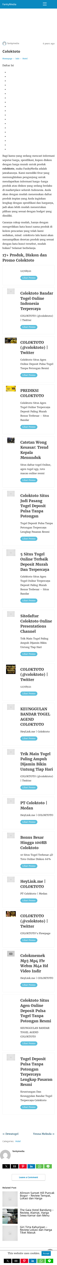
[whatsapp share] (40, 1167)
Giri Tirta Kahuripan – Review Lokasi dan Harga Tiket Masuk (36, 1229)
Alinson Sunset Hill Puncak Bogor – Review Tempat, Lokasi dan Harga (37, 1195)
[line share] (48, 1167)
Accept (46, 1253)
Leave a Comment (28, 1177)
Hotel (25, 58)
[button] (6, 1166)
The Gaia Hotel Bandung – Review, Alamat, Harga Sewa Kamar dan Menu (37, 1212)
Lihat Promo (28, 278)
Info (17, 58)
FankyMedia (9, 4)
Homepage (7, 58)
